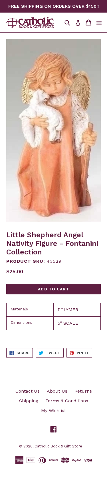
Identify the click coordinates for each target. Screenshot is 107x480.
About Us (57, 391)
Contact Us (27, 391)
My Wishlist (53, 410)
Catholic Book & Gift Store (58, 446)
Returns (83, 391)
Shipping (28, 400)
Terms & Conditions (66, 400)
